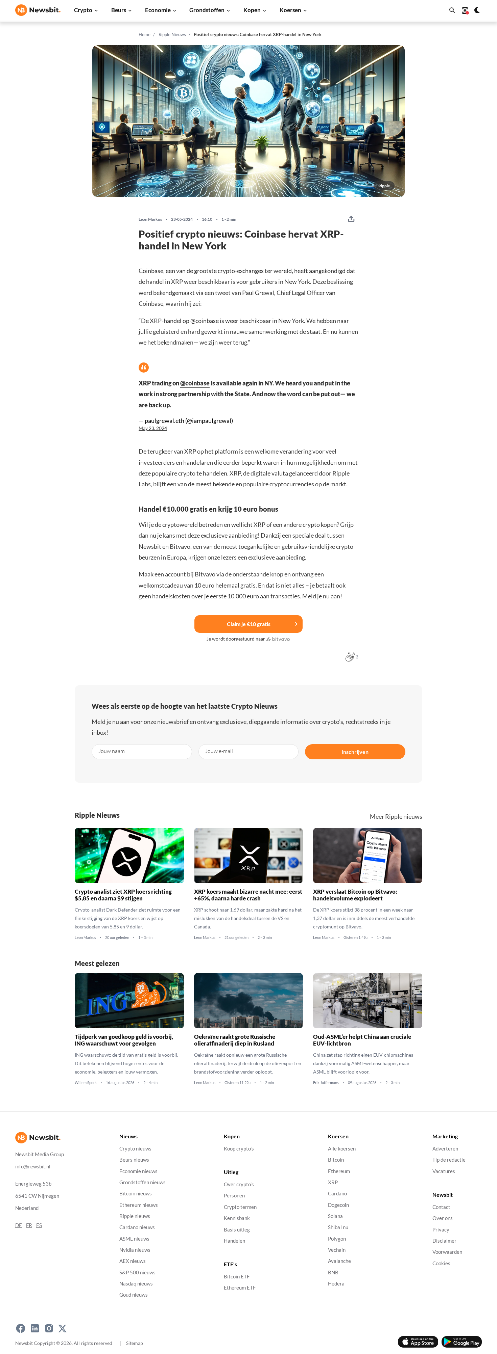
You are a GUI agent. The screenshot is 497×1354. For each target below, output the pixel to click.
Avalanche (339, 1261)
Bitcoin (336, 1160)
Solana (335, 1216)
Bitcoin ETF (237, 1276)
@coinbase (195, 383)
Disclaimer (444, 1240)
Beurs (118, 9)
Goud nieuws (133, 1295)
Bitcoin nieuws (135, 1193)
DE (18, 1225)
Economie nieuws (138, 1171)
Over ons (442, 1218)
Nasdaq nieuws (136, 1284)
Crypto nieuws (135, 1148)
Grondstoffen (206, 9)
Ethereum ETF (240, 1288)
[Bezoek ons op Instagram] (49, 1328)
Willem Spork (86, 1083)
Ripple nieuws (134, 1216)
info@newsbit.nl (32, 1166)
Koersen (290, 9)
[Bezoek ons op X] (62, 1328)
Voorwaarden (447, 1252)
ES (39, 1225)
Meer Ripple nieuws (396, 816)
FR (29, 1225)
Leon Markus (150, 219)
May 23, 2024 (153, 428)
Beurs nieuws (134, 1160)
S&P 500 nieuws (137, 1272)
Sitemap (134, 1343)
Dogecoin (338, 1205)
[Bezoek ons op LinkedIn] (34, 1328)
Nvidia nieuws (134, 1249)
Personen (234, 1195)
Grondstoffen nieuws (142, 1182)
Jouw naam (111, 750)
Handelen (234, 1240)
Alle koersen (342, 1148)
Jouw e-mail (219, 750)
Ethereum (339, 1171)
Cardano (337, 1193)
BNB (333, 1272)
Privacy (440, 1229)
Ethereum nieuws (138, 1205)
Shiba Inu (338, 1227)
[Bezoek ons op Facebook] (20, 1328)
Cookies (441, 1263)
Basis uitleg (237, 1229)
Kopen (252, 9)
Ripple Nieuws (172, 34)
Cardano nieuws (137, 1227)
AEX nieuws (132, 1261)
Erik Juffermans (326, 1083)
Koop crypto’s (239, 1148)
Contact (441, 1207)
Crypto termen (240, 1207)
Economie (158, 9)
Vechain (337, 1249)
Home (144, 34)
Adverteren (445, 1148)
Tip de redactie (449, 1160)
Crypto (83, 9)
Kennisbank (237, 1218)
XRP (333, 1182)
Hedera (336, 1284)
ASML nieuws (134, 1238)
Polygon (337, 1238)
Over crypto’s (239, 1184)
